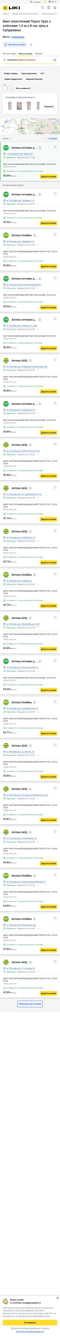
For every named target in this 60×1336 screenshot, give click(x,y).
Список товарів (48, 7)
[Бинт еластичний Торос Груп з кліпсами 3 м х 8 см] (19, 105)
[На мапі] (55, 122)
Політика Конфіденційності (30, 1331)
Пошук (42, 7)
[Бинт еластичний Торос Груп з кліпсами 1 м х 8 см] (10, 105)
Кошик (54, 7)
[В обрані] (55, 147)
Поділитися (30, 44)
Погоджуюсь (30, 1322)
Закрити (57, 1298)
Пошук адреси (4, 60)
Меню (5, 8)
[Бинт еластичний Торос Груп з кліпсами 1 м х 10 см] (38, 105)
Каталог (6, 14)
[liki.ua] (14, 8)
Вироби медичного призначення (25, 14)
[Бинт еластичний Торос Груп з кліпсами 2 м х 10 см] (29, 105)
